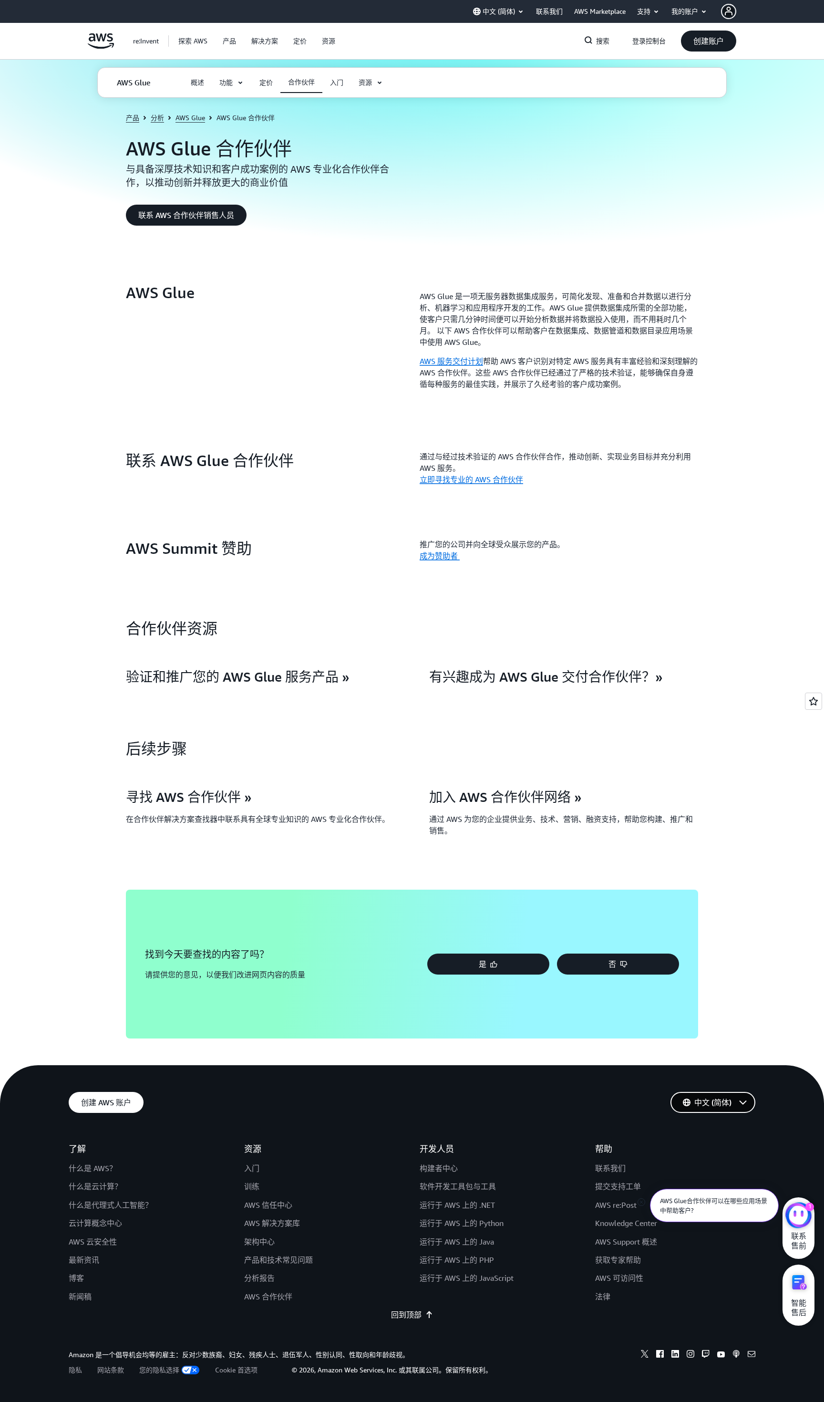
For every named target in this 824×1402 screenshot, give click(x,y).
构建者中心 (439, 1168)
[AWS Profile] (728, 11)
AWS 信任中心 (268, 1205)
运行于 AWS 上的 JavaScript (467, 1278)
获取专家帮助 (618, 1260)
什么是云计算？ (95, 1186)
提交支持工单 (618, 1186)
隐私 (75, 1370)
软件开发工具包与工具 (458, 1186)
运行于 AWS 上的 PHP (457, 1260)
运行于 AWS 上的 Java (457, 1241)
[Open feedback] (813, 701)
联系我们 (610, 1168)
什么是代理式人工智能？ (111, 1205)
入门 (251, 1168)
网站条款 (110, 1370)
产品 (132, 118)
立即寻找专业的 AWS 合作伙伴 (471, 479)
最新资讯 (84, 1260)
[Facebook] (660, 1355)
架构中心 (259, 1241)
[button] (193, 41)
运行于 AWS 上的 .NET (457, 1205)
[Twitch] (706, 1355)
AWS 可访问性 (619, 1278)
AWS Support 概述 (626, 1241)
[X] (645, 1355)
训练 (251, 1186)
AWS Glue (190, 118)
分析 (157, 118)
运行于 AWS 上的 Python (462, 1223)
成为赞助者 (440, 556)
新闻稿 (80, 1296)
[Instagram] (690, 1355)
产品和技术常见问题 (278, 1260)
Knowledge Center (626, 1223)
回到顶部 (406, 1314)
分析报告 (259, 1278)
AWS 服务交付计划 (451, 361)
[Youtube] (721, 1355)
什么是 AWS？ (93, 1168)
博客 (76, 1278)
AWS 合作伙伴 (268, 1296)
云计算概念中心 (95, 1223)
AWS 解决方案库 (272, 1223)
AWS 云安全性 (93, 1241)
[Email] (751, 1355)
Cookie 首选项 (236, 1370)
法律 (602, 1296)
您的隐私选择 (159, 1370)
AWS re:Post (616, 1205)
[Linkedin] (675, 1355)
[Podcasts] (736, 1355)
